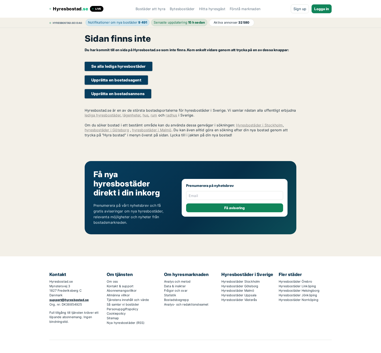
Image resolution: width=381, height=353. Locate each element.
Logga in (321, 9)
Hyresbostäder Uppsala (238, 295)
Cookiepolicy (116, 313)
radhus (171, 115)
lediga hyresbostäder (103, 115)
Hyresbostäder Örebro (295, 281)
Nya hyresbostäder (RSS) (126, 323)
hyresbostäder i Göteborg (107, 130)
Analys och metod (177, 281)
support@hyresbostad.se (69, 300)
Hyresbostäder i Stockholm (259, 125)
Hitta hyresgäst (212, 9)
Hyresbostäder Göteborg (239, 286)
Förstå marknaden (245, 9)
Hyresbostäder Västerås (239, 300)
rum (154, 115)
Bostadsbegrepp (176, 300)
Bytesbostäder (182, 9)
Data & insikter (175, 286)
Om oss (112, 281)
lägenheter (131, 115)
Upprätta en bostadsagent (116, 80)
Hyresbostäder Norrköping (298, 300)
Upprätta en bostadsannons (118, 93)
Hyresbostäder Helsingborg (299, 290)
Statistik (170, 295)
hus (146, 115)
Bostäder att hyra (150, 9)
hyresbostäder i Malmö (151, 130)
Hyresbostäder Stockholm (240, 281)
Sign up (299, 9)
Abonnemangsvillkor (122, 290)
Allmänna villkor (118, 295)
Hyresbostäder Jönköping (298, 295)
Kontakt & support (120, 286)
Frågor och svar (175, 290)
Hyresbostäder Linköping (297, 286)
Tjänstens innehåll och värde (128, 300)
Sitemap (113, 318)
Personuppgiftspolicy (122, 309)
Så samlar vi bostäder (123, 304)
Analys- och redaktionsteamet (186, 304)
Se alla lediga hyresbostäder (118, 66)
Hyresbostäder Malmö (237, 290)
